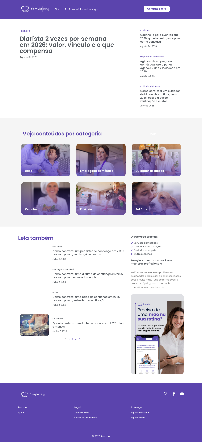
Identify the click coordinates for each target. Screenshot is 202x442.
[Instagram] (166, 394)
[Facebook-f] (174, 394)
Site (57, 9)
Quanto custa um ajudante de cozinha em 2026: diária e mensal (88, 324)
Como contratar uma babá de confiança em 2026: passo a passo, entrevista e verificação (86, 298)
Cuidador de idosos (150, 86)
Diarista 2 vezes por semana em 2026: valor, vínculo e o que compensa (67, 44)
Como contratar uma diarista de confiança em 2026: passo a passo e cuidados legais (87, 275)
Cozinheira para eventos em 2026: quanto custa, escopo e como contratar (160, 38)
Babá (29, 171)
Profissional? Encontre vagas (81, 9)
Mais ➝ (155, 134)
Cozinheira (145, 30)
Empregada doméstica (152, 56)
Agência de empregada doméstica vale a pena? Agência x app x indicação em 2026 (160, 66)
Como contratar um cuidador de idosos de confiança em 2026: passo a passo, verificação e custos (160, 96)
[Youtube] (182, 394)
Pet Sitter (142, 209)
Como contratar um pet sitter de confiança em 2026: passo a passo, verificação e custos (88, 252)
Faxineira (25, 31)
